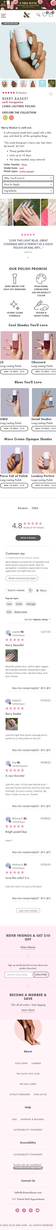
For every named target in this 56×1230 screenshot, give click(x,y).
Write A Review (28, 537)
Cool (21, 167)
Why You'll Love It (14, 178)
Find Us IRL (40, 1094)
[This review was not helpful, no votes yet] (47, 688)
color (9, 604)
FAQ (14, 1119)
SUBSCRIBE (40, 975)
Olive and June (18, 1225)
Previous (3, 84)
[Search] (38, 14)
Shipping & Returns (32, 1119)
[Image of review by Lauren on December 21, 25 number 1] (12, 655)
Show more (20, 611)
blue (9, 611)
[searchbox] (16, 590)
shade (19, 604)
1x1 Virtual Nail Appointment (28, 1199)
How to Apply (12, 184)
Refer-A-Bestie (28, 947)
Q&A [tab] (35, 508)
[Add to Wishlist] (51, 94)
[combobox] (37, 619)
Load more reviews (28, 910)
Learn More (28, 1009)
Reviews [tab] (23, 508)
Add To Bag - (16, 371)
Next (53, 84)
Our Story (21, 1063)
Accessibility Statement (28, 1130)
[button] (4, 212)
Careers (36, 1063)
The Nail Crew (28, 1084)
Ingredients (10, 190)
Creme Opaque (26, 171)
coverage (30, 604)
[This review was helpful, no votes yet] (42, 688)
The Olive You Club (28, 1073)
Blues (24, 164)
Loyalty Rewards (19, 1094)
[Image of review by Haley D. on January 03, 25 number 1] (12, 724)
